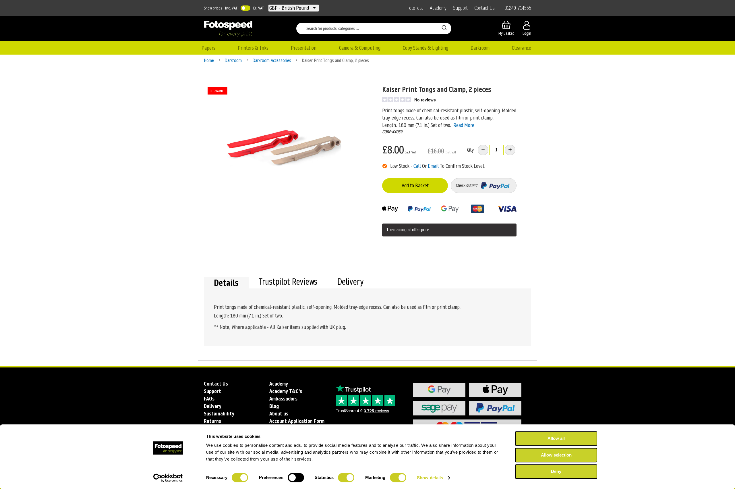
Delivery (350, 282)
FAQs (209, 398)
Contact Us (484, 8)
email (433, 166)
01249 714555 (517, 8)
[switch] (296, 478)
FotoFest (415, 8)
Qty (470, 149)
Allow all (556, 438)
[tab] (226, 282)
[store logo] (228, 28)
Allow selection (556, 455)
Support (460, 8)
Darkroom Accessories (272, 60)
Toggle (245, 8)
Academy (438, 8)
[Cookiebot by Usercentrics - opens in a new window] (168, 477)
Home (209, 60)
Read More (463, 125)
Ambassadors (283, 398)
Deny (556, 471)
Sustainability (219, 413)
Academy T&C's (285, 391)
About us (278, 413)
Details (226, 282)
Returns (212, 421)
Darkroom (234, 60)
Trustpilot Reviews (288, 282)
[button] (289, 8)
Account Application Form (296, 421)
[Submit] (444, 27)
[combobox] (373, 28)
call (417, 166)
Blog (274, 406)
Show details (430, 477)
